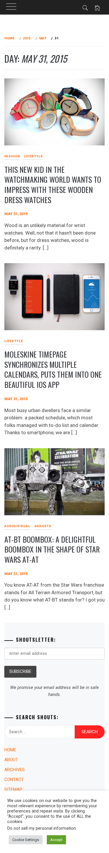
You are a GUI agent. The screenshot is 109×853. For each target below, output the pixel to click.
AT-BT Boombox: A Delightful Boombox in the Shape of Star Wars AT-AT (52, 549)
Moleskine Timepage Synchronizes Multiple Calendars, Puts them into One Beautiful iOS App (53, 369)
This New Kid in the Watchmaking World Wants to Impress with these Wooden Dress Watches (52, 184)
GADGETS (42, 526)
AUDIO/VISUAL (17, 526)
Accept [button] (56, 840)
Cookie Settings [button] (25, 840)
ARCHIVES (14, 769)
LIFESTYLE (33, 156)
